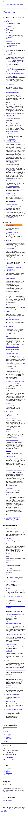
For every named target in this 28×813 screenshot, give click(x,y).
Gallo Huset (9, 33)
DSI (7, 336)
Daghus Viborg (9, 122)
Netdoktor (8, 304)
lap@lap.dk (10, 757)
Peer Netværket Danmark (12, 518)
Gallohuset (8, 84)
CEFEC (8, 660)
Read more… (6, 791)
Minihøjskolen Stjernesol (12, 232)
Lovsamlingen (9, 488)
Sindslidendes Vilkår (11, 456)
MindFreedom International (12, 574)
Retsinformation (10, 248)
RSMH (7, 556)
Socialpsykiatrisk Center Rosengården (15, 73)
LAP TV (8, 735)
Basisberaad (9, 651)
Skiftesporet (9, 116)
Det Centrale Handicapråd (12, 319)
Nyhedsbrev (9, 738)
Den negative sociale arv (12, 440)
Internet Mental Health (11, 676)
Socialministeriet (10, 269)
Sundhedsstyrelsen (10, 278)
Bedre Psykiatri (9, 411)
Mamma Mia (9, 41)
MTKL (7, 543)
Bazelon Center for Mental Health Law (15, 634)
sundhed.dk (8, 403)
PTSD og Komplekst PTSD (13, 520)
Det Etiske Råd (9, 326)
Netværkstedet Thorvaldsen (12, 92)
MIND (7, 562)
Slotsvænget (9, 20)
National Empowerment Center (13, 623)
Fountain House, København (13, 142)
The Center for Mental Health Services (15, 670)
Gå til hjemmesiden (7, 800)
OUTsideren (9, 26)
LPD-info (8, 259)
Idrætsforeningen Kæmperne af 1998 (15, 470)
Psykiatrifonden (9, 293)
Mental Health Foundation (12, 694)
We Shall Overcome (11, 588)
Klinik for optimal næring (12, 353)
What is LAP (9, 741)
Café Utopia (9, 54)
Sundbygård (9, 133)
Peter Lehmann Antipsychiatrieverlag (15, 614)
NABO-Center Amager (11, 180)
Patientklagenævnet (10, 270)
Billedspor (8, 240)
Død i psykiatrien (10, 494)
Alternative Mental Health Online (14, 709)
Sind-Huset (8, 193)
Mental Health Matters (11, 644)
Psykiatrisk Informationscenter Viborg (15, 381)
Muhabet (8, 67)
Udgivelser (8, 737)
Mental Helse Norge (11, 528)
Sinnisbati (8, 538)
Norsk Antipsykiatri (10, 701)
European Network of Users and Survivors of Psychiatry (14, 597)
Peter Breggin (9, 568)
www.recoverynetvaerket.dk (13, 517)
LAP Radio (8, 734)
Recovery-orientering (11, 418)
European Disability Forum (12, 581)
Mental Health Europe (11, 687)
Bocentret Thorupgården (12, 204)
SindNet (8, 311)
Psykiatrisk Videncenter (11, 369)
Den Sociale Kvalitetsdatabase (13, 432)
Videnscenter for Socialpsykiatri (13, 267)
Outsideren (8, 451)
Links (7, 740)
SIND (7, 390)
